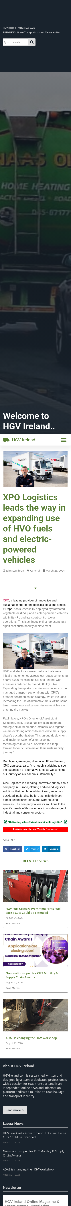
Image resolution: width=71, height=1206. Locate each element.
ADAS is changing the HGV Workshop (31, 1038)
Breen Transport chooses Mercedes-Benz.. (33, 32)
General (35, 570)
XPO (6, 600)
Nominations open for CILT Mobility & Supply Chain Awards (32, 975)
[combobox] (15, 42)
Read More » (13, 923)
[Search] (32, 42)
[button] (63, 440)
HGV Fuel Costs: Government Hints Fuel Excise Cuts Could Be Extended (33, 911)
